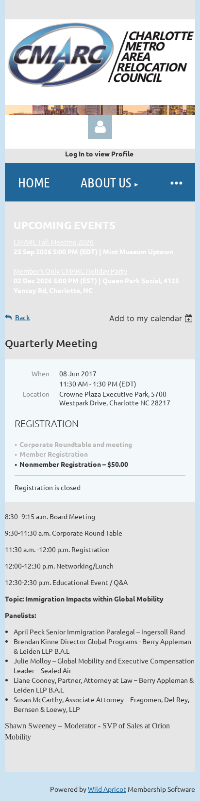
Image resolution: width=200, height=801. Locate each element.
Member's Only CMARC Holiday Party (70, 270)
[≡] (175, 182)
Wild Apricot (107, 789)
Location (36, 393)
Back (22, 317)
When (41, 373)
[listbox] (152, 318)
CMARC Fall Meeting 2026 (54, 241)
